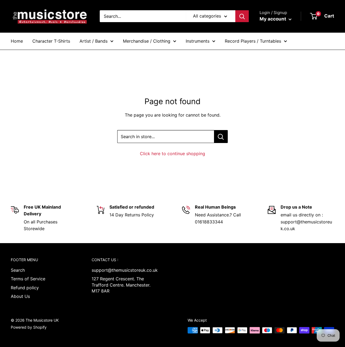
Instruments (197, 41)
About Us (20, 296)
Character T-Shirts (51, 41)
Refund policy (25, 287)
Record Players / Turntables (253, 41)
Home (17, 41)
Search (18, 270)
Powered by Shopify (29, 327)
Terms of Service (28, 278)
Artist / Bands (94, 41)
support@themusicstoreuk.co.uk (123, 270)
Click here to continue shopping (172, 153)
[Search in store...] (221, 136)
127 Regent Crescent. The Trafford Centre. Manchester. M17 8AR (121, 285)
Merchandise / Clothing (146, 41)
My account (273, 19)
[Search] (242, 16)
